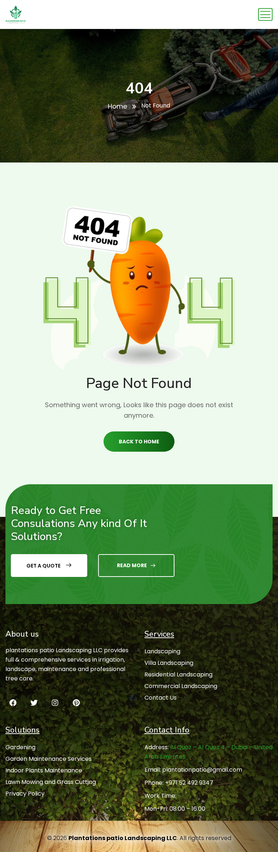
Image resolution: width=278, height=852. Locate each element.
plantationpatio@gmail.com (202, 769)
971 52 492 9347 (191, 783)
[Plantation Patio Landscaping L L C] (15, 14)
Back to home (139, 441)
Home (117, 106)
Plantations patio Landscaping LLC (122, 838)
